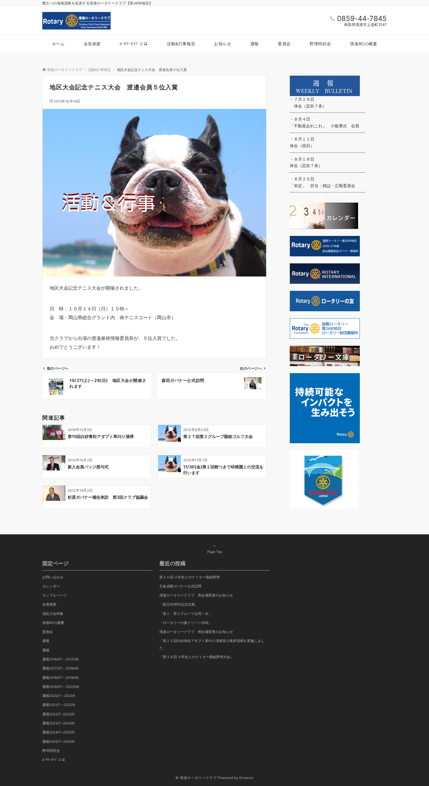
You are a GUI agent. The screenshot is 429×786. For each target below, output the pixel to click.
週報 (45, 641)
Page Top (214, 552)
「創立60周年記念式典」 (178, 604)
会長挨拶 (49, 604)
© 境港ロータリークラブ (196, 778)
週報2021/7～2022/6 (58, 705)
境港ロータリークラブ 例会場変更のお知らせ (196, 632)
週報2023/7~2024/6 (58, 723)
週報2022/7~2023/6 (58, 714)
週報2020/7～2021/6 (58, 696)
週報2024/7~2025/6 (58, 732)
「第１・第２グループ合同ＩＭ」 (185, 614)
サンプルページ (54, 595)
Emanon (246, 778)
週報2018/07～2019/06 (60, 678)
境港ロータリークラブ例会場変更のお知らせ (196, 595)
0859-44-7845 (362, 18)
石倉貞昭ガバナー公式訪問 (180, 586)
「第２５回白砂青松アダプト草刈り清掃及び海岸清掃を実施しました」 (211, 644)
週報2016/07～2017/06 (60, 659)
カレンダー (51, 586)
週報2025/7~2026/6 (58, 742)
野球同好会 (51, 751)
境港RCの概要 (53, 623)
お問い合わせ (52, 577)
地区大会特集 (52, 614)
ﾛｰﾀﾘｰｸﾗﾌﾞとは (53, 760)
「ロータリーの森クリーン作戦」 (185, 623)
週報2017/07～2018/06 (60, 668)
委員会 (47, 632)
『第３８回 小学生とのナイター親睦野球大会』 (196, 657)
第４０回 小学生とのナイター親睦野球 (189, 577)
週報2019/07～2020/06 (60, 687)
